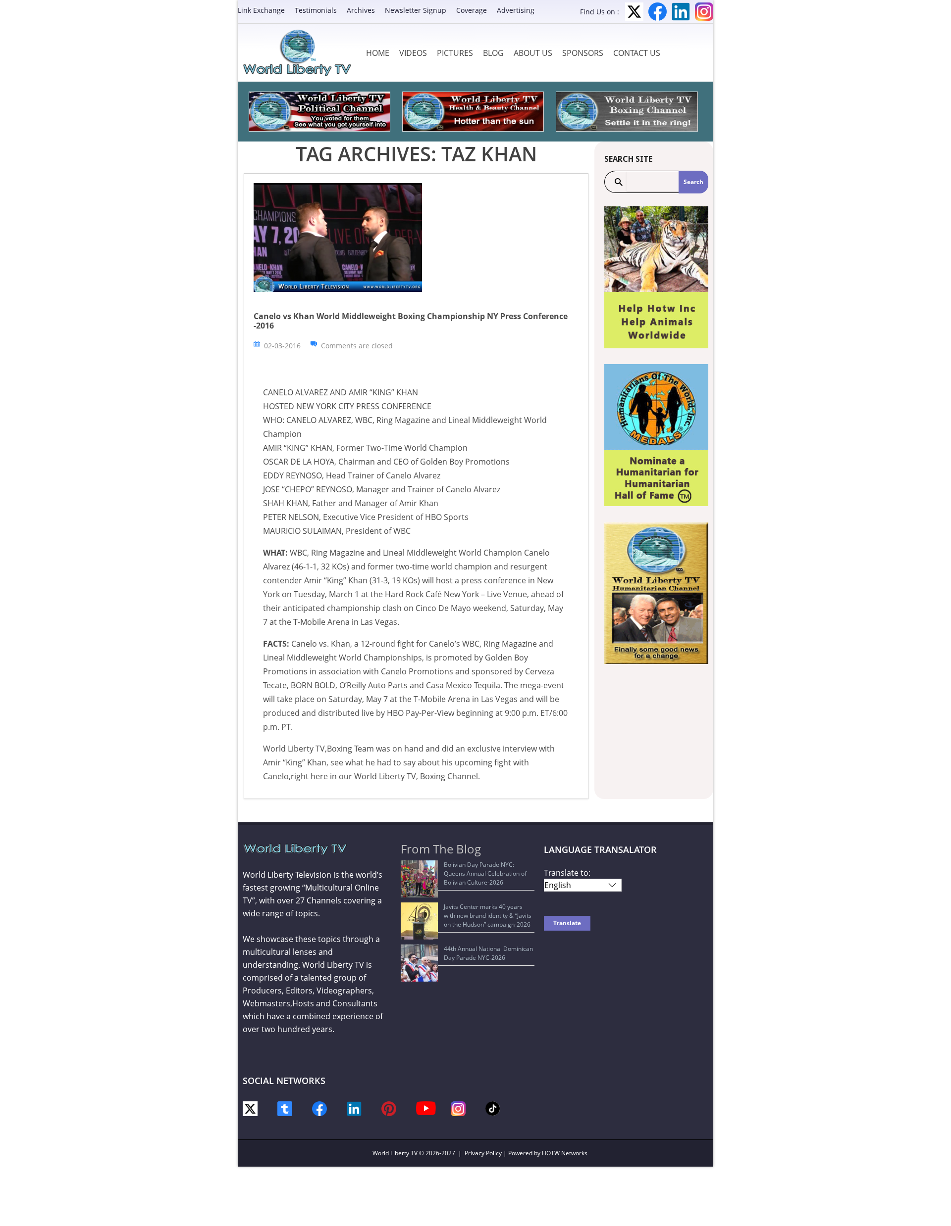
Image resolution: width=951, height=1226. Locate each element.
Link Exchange (261, 10)
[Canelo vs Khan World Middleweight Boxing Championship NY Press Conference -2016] (338, 236)
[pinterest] (388, 1108)
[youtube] (426, 1107)
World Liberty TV (395, 1153)
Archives (361, 10)
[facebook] (319, 1108)
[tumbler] (284, 1108)
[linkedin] (354, 1108)
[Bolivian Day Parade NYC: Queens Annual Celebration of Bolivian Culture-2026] (419, 878)
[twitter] (250, 1108)
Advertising (515, 10)
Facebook (657, 11)
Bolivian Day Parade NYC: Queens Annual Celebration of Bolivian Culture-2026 (485, 873)
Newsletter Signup (415, 10)
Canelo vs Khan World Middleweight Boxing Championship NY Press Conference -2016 (411, 321)
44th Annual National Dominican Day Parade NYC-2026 (488, 953)
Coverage (471, 10)
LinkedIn (681, 11)
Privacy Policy (483, 1153)
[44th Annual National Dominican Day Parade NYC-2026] (419, 963)
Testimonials (316, 10)
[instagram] (458, 1108)
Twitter (634, 11)
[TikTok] (492, 1107)
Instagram (704, 11)
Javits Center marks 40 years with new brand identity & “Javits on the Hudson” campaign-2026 (487, 915)
